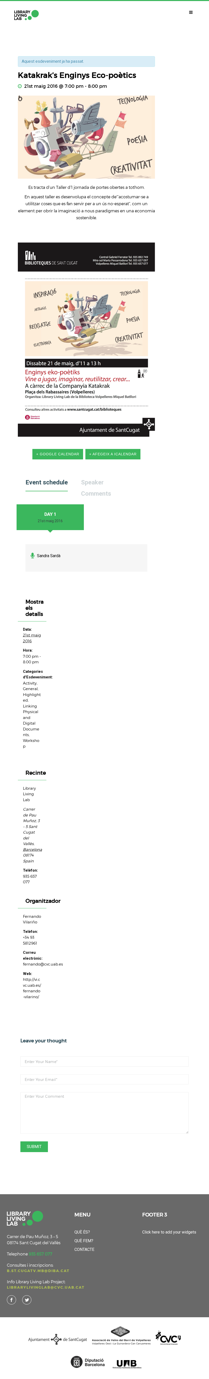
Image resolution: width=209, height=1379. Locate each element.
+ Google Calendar (57, 454)
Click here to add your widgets (169, 1232)
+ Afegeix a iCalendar (113, 454)
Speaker (92, 482)
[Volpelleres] (26, 15)
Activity (30, 683)
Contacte (84, 1249)
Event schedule (46, 482)
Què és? (82, 1232)
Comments (96, 494)
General (30, 688)
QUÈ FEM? (83, 1240)
